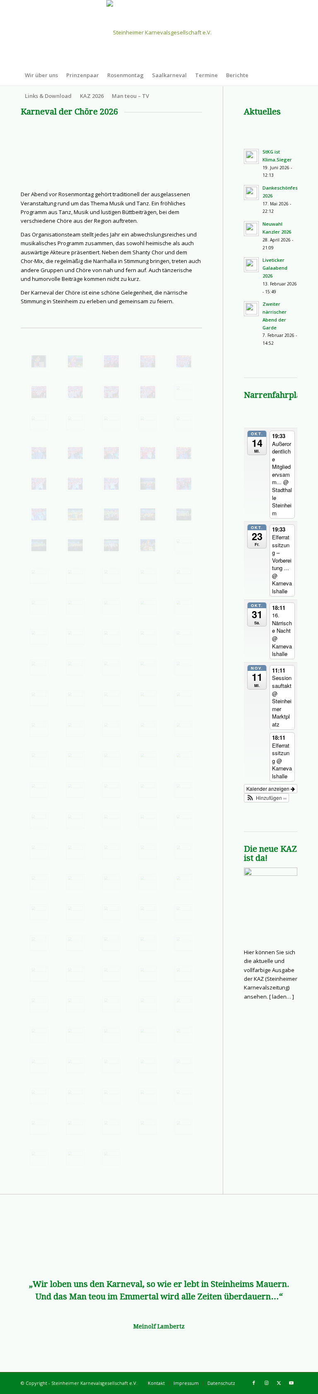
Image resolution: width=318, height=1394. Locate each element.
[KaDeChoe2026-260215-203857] (111, 636)
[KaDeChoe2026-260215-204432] (111, 667)
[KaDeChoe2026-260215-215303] (148, 820)
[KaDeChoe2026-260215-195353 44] (39, 576)
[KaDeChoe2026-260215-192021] (39, 453)
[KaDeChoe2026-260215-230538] (184, 1065)
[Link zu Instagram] (266, 1383)
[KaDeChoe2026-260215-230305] (111, 1065)
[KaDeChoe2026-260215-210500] (111, 729)
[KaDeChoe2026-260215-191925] (148, 422)
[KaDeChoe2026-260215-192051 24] (184, 453)
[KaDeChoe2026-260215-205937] (39, 698)
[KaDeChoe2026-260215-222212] (39, 973)
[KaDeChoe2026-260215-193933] (111, 545)
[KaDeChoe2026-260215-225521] (148, 1034)
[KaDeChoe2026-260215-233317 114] (184, 1096)
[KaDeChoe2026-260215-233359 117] (111, 1126)
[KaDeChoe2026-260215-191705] (148, 361)
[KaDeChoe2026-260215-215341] (39, 851)
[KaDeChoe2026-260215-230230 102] (75, 1065)
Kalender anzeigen (268, 788)
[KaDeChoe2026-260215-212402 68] (184, 759)
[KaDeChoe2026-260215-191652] (111, 361)
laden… (281, 996)
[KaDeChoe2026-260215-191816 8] (39, 422)
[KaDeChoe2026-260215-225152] (148, 1004)
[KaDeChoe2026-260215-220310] (75, 882)
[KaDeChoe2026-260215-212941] (148, 790)
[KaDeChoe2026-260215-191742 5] (148, 392)
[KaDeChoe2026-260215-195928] (148, 576)
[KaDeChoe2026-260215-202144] (184, 606)
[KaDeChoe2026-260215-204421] (39, 667)
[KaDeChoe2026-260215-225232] (75, 1034)
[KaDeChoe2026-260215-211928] (75, 759)
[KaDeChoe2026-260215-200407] (111, 606)
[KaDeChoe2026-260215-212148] (148, 759)
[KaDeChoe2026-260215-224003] (39, 1004)
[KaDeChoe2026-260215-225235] (111, 1034)
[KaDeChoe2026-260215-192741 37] (75, 514)
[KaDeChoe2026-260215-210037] (148, 698)
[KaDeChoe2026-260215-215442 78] (111, 851)
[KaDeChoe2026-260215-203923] (184, 636)
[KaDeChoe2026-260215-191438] (39, 361)
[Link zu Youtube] (291, 1383)
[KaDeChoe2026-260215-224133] (75, 1004)
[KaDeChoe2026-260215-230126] (39, 1065)
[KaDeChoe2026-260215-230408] (148, 1065)
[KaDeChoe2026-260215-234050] (111, 1157)
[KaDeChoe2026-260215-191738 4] (111, 392)
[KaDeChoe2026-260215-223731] (111, 973)
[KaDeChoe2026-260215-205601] (184, 667)
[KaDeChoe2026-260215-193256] (148, 514)
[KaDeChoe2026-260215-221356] (184, 882)
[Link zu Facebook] (254, 1383)
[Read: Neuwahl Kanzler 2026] (251, 228)
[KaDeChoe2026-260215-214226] (39, 820)
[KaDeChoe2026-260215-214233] (75, 820)
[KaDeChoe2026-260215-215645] (184, 851)
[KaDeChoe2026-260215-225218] (184, 1004)
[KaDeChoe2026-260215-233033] (75, 1096)
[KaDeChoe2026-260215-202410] (39, 636)
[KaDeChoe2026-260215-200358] (39, 606)
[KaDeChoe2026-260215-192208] (148, 483)
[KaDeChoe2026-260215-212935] (111, 790)
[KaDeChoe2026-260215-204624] (148, 667)
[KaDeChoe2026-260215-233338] (75, 1126)
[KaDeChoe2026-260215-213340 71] (184, 790)
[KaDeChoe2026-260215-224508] (111, 1004)
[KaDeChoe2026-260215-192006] (184, 422)
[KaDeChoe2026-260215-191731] (39, 392)
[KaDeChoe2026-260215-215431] (75, 851)
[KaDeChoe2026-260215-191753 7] (184, 392)
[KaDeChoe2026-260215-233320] (39, 1126)
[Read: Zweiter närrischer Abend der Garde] (251, 308)
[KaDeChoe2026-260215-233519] (184, 1126)
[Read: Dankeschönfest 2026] (251, 192)
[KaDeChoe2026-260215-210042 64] (184, 698)
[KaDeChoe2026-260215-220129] (39, 882)
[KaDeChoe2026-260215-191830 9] (75, 422)
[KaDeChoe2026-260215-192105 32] (111, 483)
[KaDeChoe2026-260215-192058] (39, 483)
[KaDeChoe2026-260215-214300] (111, 820)
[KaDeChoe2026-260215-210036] (111, 698)
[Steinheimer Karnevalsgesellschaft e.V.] (159, 32)
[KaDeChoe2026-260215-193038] (111, 514)
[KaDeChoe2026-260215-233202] (111, 1096)
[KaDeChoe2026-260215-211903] (39, 759)
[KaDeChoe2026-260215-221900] (111, 943)
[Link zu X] (278, 1383)
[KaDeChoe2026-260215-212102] (111, 759)
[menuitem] (41, 75)
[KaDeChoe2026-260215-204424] (75, 667)
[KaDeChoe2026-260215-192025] (75, 453)
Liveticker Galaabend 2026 (275, 268)
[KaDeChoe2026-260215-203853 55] (75, 636)
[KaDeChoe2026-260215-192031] (111, 453)
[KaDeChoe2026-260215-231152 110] (39, 1096)
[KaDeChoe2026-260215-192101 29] (75, 483)
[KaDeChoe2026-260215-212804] (39, 790)
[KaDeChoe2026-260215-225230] (39, 1034)
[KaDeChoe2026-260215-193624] (184, 514)
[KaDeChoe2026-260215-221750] (75, 943)
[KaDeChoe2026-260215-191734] (75, 392)
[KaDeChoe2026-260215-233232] (148, 1096)
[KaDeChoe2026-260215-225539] (184, 1034)
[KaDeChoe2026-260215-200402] (75, 606)
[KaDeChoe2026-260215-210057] (75, 729)
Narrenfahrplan (275, 395)
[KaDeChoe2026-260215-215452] (148, 851)
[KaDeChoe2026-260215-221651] (184, 912)
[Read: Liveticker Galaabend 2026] (251, 264)
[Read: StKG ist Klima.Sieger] (251, 156)
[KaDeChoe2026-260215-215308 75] (184, 820)
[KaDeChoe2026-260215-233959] (75, 1157)
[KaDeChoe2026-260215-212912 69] (75, 790)
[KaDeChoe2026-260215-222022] (184, 943)
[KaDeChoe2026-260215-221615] (148, 912)
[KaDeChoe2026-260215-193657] (75, 545)
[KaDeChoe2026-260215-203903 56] (148, 636)
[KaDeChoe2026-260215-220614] (148, 882)
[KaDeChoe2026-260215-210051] (39, 729)
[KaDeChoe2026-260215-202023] (148, 606)
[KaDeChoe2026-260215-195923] (111, 576)
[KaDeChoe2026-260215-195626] (75, 576)
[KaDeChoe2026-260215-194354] (148, 545)
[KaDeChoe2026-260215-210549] (184, 729)
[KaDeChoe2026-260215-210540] (148, 729)
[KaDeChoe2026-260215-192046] (148, 453)
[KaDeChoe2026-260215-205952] (75, 698)
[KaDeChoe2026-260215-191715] (184, 361)
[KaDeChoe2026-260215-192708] (39, 514)
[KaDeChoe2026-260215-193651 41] (39, 545)
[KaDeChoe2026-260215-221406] (39, 912)
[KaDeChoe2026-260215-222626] (75, 973)
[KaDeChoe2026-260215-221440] (75, 912)
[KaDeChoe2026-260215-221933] (148, 943)
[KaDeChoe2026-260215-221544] (111, 912)
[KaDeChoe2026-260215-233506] (148, 1126)
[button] (266, 798)
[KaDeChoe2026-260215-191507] (75, 361)
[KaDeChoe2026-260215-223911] (184, 973)
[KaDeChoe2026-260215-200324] (184, 576)
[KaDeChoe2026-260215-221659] (39, 943)
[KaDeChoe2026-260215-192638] (184, 483)
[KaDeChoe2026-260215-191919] (111, 422)
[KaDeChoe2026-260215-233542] (39, 1157)
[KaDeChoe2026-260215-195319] (184, 545)
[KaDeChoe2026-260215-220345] (111, 882)
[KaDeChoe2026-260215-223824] (148, 973)
